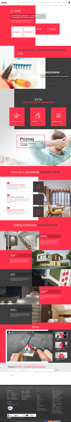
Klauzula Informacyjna (56, 421)
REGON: (23, 391)
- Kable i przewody (55, 400)
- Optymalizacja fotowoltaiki (56, 405)
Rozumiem (45, 421)
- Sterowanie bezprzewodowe (56, 396)
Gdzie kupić (36, 2)
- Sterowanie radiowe (56, 410)
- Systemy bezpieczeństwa (57, 397)
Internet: (8, 399)
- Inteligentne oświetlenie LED (57, 390)
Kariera (54, 2)
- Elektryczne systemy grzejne (56, 402)
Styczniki (41, 365)
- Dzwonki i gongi (56, 409)
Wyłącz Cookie (50, 421)
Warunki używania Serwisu (41, 408)
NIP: (22, 390)
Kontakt (63, 2)
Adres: (8, 392)
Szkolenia (59, 2)
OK (56, 370)
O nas (32, 2)
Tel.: (8, 394)
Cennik (41, 2)
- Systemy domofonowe (57, 403)
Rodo (38, 407)
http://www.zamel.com (14, 399)
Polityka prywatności (40, 405)
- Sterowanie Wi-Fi (56, 394)
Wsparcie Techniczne (47, 2)
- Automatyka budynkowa (21, 365)
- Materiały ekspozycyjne (57, 411)
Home (19, 2)
